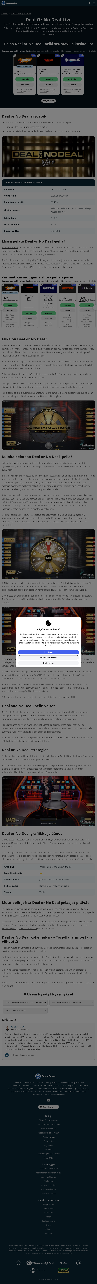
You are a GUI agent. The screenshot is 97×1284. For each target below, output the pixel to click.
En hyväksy (48, 663)
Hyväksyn (48, 652)
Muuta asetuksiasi (48, 657)
